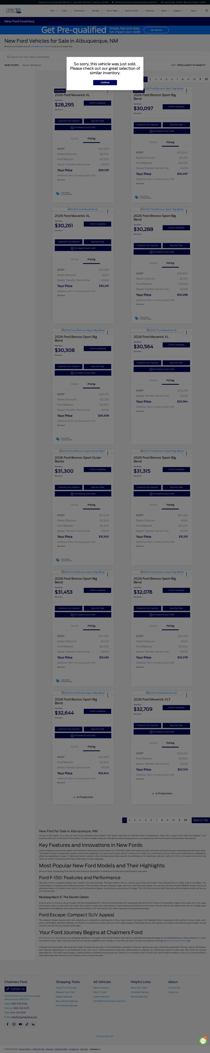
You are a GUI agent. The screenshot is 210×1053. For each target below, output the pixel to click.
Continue (105, 82)
